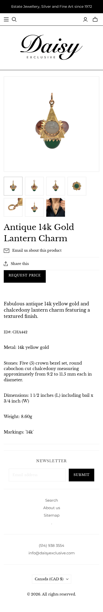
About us (51, 507)
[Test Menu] (6, 19)
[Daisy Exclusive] (51, 46)
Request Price (24, 275)
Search (51, 500)
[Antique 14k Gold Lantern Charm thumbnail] (55, 207)
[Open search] (14, 19)
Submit (82, 475)
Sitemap (52, 515)
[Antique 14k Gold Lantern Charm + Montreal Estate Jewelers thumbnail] (13, 186)
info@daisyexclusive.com (51, 553)
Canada (49, 579)
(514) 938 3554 (51, 545)
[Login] (85, 19)
